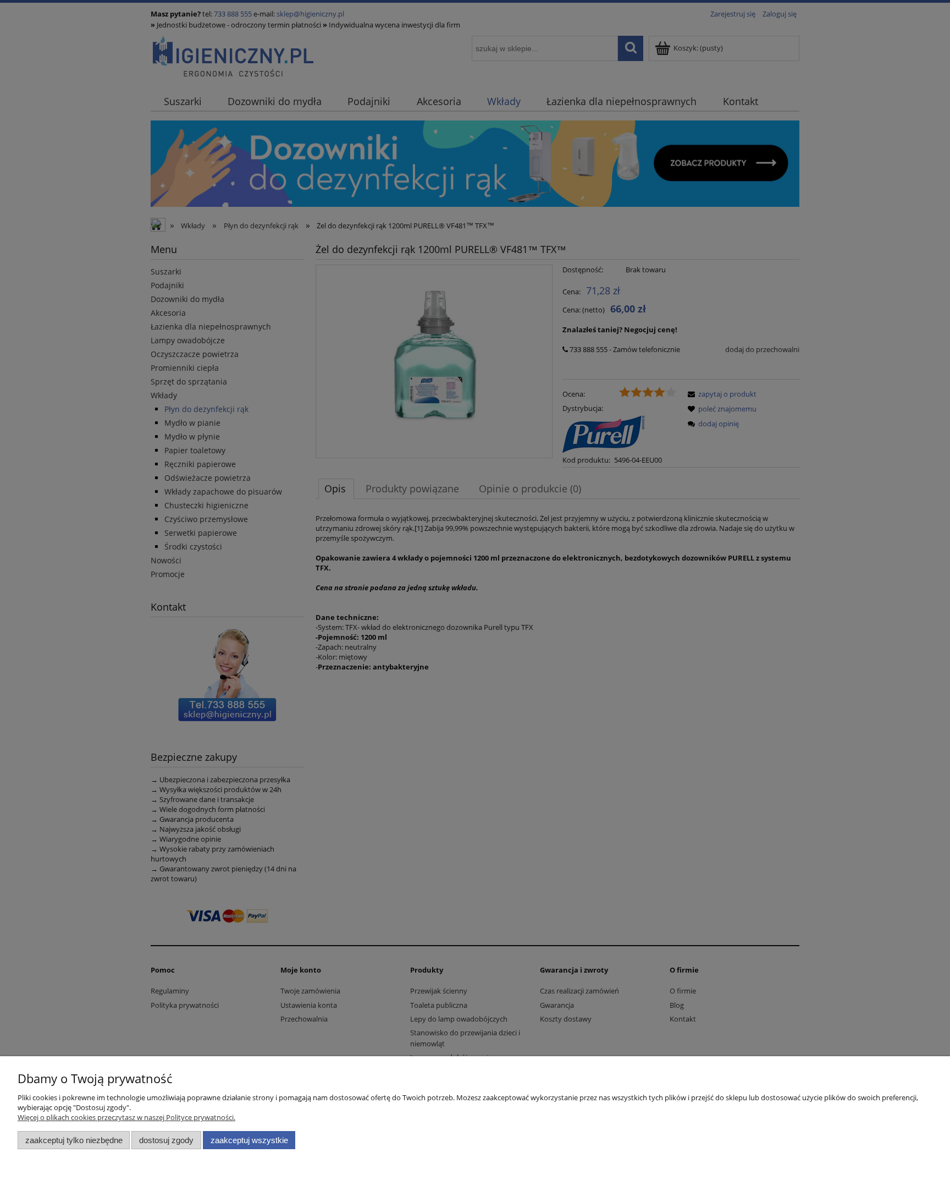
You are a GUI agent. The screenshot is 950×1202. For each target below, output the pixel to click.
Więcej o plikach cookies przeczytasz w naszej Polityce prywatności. (126, 1117)
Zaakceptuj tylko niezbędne (74, 1140)
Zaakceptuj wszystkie (249, 1140)
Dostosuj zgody (166, 1140)
